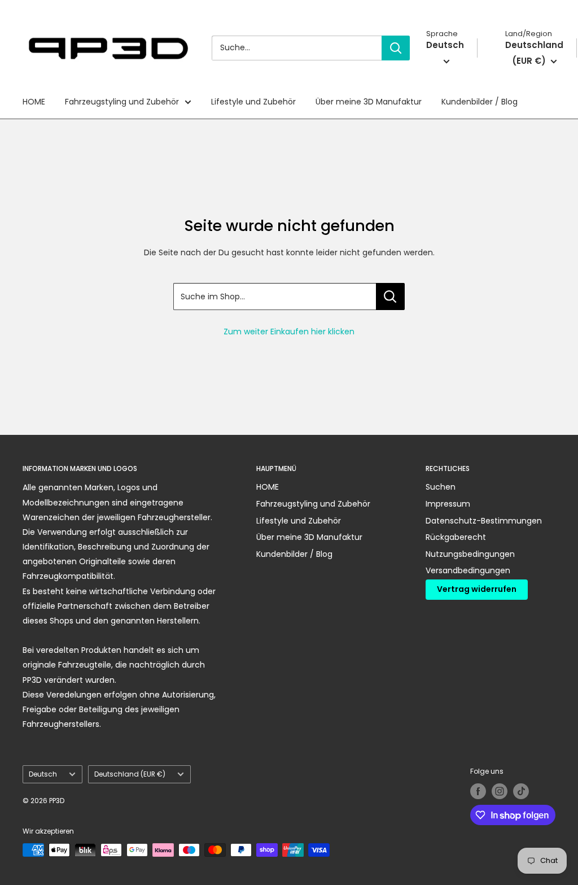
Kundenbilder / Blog (479, 101)
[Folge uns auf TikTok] (521, 791)
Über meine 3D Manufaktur (369, 101)
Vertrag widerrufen (476, 589)
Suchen (441, 486)
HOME (34, 101)
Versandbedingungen (468, 570)
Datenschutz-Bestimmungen (484, 520)
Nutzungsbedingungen (470, 554)
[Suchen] (396, 48)
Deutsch (43, 774)
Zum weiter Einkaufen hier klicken (289, 331)
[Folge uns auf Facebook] (478, 791)
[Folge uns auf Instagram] (499, 791)
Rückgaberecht (456, 537)
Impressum (448, 503)
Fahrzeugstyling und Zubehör (122, 101)
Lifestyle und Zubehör (253, 101)
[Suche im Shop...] (390, 296)
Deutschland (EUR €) (129, 774)
